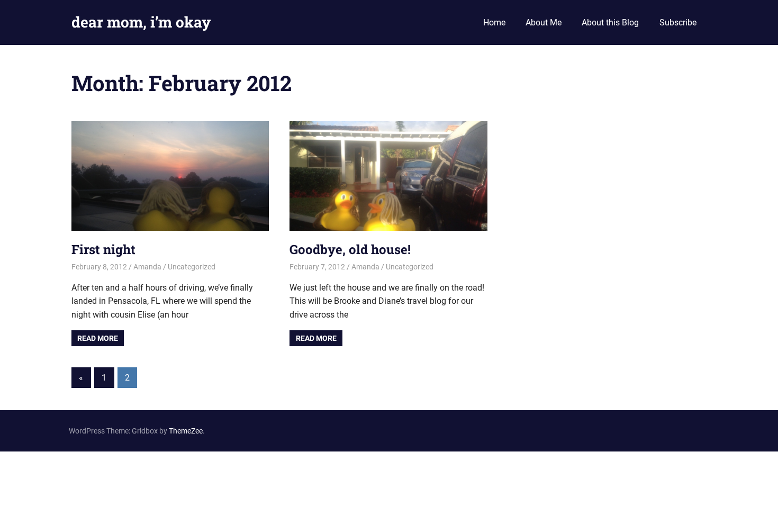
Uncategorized (191, 267)
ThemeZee (186, 431)
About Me (544, 22)
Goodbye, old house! (350, 249)
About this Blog (610, 22)
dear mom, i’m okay (141, 22)
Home (494, 22)
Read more (97, 338)
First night (103, 249)
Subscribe (677, 22)
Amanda (147, 267)
